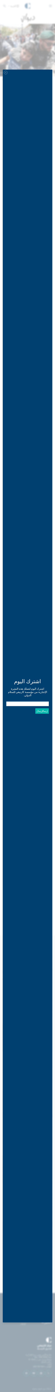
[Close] (5, 72)
